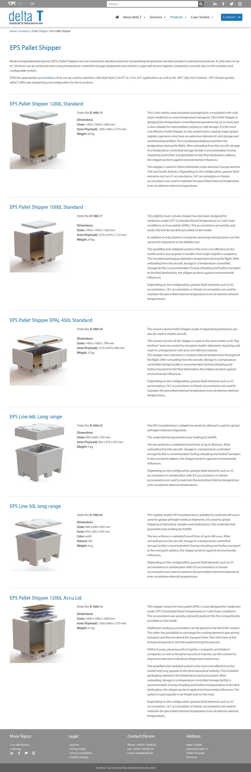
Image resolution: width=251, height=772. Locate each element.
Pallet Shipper (40, 31)
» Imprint (74, 744)
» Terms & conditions (80, 753)
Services (156, 17)
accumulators (46, 78)
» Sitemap (15, 749)
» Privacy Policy (77, 749)
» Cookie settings (78, 757)
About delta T (132, 17)
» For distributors (20, 744)
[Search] (201, 4)
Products (176, 17)
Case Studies (200, 17)
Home (13, 31)
